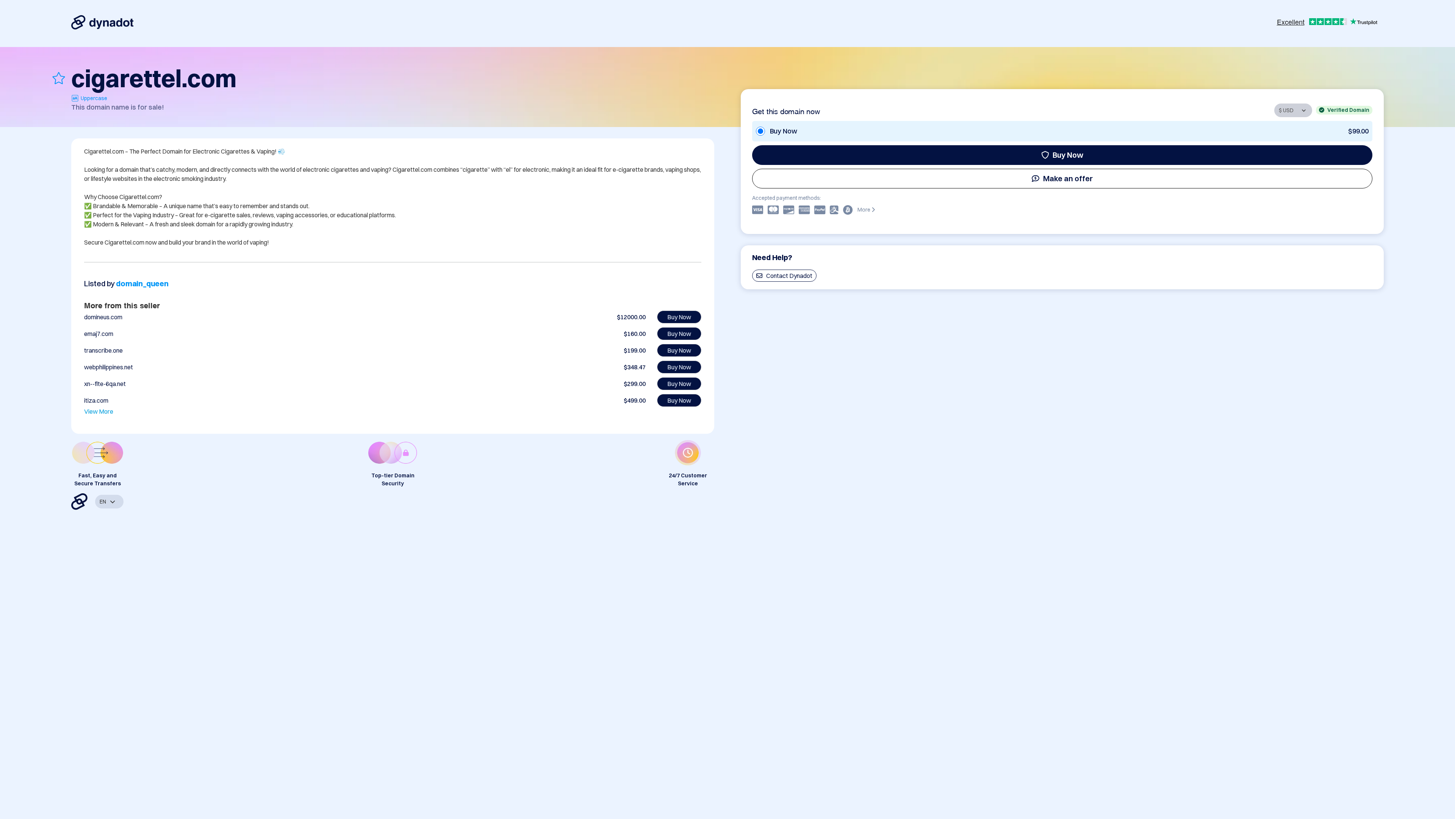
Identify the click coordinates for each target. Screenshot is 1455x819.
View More (98, 411)
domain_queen (142, 283)
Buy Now (1068, 155)
